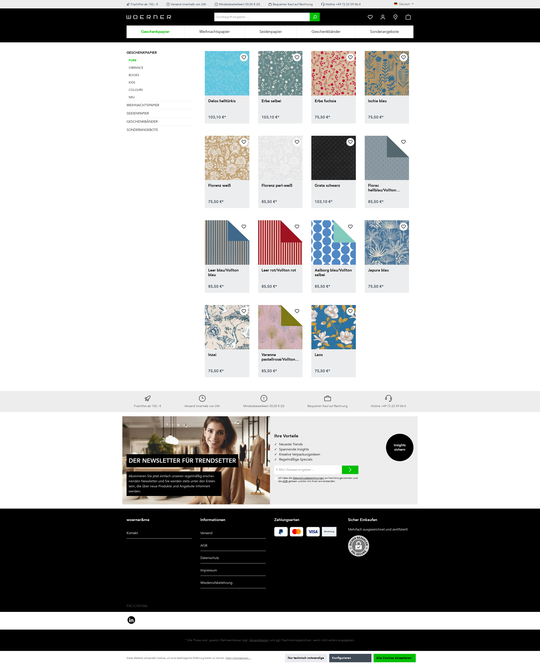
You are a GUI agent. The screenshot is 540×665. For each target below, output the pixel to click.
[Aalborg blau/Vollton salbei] (333, 242)
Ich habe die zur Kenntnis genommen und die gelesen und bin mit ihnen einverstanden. (318, 479)
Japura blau (378, 270)
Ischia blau (377, 101)
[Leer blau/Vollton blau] (227, 242)
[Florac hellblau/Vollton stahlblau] (387, 158)
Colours (136, 90)
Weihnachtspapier (143, 105)
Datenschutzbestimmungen (308, 478)
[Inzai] (227, 327)
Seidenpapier (138, 113)
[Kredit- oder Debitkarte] (305, 531)
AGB (285, 481)
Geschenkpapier (142, 52)
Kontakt (132, 533)
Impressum (208, 570)
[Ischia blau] (387, 73)
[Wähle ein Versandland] (395, 17)
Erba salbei (271, 101)
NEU (132, 97)
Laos (319, 355)
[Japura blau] (387, 242)
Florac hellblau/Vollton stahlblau (382, 188)
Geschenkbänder (142, 121)
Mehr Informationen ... (238, 658)
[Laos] (333, 327)
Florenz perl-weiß (277, 185)
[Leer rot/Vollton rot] (280, 242)
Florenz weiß (219, 185)
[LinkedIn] (131, 620)
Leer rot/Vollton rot (279, 270)
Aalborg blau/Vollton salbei (333, 272)
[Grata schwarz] (333, 158)
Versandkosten (259, 640)
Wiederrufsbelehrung (216, 582)
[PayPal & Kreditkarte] (281, 531)
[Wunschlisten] (370, 17)
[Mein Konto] (383, 17)
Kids (132, 83)
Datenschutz (209, 558)
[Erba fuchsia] (333, 73)
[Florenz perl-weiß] (280, 158)
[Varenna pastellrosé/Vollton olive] (280, 327)
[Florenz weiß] (227, 158)
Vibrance (136, 68)
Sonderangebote (142, 130)
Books (134, 75)
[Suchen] (315, 17)
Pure (132, 60)
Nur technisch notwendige (306, 658)
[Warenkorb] (408, 17)
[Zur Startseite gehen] (149, 17)
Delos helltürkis (222, 101)
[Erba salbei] (280, 73)
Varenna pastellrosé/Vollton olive (278, 357)
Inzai (212, 355)
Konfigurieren (341, 658)
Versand (206, 533)
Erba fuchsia (325, 101)
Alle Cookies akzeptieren (393, 658)
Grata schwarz (327, 185)
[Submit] (350, 469)
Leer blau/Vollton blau (223, 272)
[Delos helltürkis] (227, 73)
